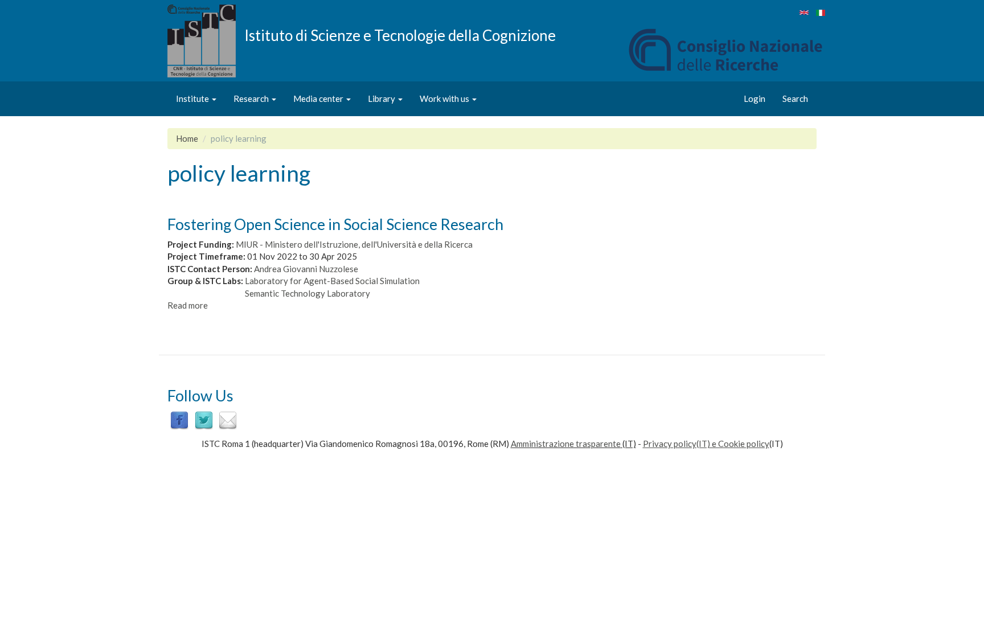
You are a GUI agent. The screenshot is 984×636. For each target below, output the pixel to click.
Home (187, 138)
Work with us (445, 98)
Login (754, 98)
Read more (187, 305)
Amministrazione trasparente (566, 443)
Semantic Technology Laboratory (307, 293)
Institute (193, 98)
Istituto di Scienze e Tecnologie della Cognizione (400, 35)
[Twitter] (204, 420)
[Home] (205, 41)
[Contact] (228, 420)
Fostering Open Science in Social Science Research (335, 224)
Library (382, 98)
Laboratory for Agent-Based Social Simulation (332, 281)
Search (795, 98)
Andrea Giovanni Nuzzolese (306, 269)
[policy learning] (804, 12)
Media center (319, 98)
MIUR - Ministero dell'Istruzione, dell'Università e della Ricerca (354, 244)
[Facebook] (179, 420)
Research (251, 98)
